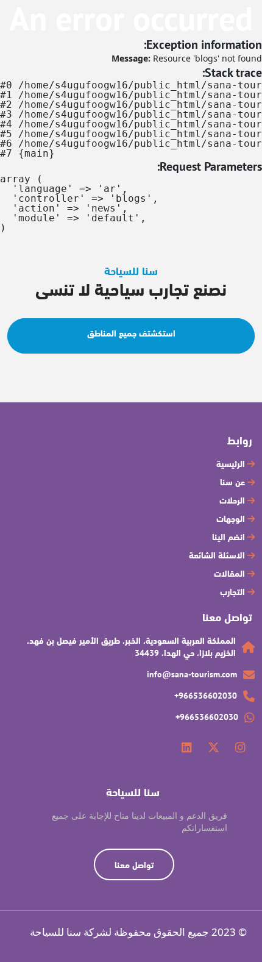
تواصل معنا (134, 865)
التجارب (233, 591)
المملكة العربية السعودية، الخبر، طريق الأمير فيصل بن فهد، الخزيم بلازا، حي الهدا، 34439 (131, 646)
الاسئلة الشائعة (218, 555)
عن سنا (233, 482)
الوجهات (231, 518)
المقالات (230, 573)
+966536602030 (205, 695)
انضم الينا (229, 537)
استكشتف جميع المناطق (131, 333)
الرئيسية (231, 463)
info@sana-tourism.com (192, 674)
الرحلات (233, 500)
